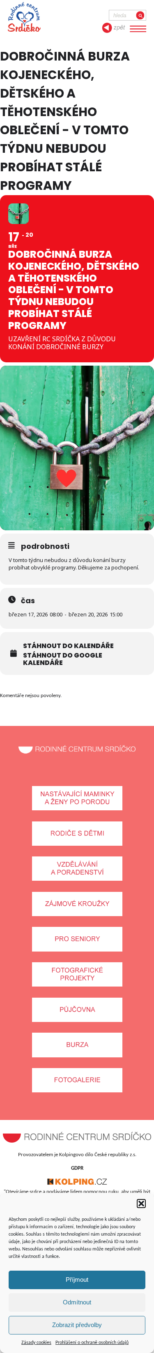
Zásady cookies (36, 1342)
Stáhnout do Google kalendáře (62, 659)
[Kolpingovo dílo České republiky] (77, 1183)
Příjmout (77, 1279)
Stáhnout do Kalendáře (68, 646)
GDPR (77, 1168)
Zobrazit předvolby (77, 1324)
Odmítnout (77, 1302)
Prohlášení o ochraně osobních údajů (92, 1342)
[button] (141, 1203)
